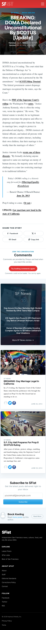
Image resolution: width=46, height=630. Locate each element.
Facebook (5, 598)
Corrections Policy (9, 582)
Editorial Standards (9, 578)
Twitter (4, 602)
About (4, 571)
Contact (5, 586)
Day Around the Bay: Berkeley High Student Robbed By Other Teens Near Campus (23, 309)
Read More (37, 516)
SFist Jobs (6, 555)
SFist (6, 532)
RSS (3, 606)
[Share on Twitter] (10, 403)
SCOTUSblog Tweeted (29, 81)
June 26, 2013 (23, 195)
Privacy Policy (7, 621)
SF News (15, 13)
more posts (17, 517)
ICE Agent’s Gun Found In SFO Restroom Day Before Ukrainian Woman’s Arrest (23, 319)
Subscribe (23, 502)
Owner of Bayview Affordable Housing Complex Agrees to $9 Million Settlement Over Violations (23, 330)
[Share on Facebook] (14, 403)
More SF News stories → (23, 340)
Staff (4, 574)
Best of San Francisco (10, 559)
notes (30, 103)
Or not (27, 202)
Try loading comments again (23, 269)
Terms (4, 625)
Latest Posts (6, 551)
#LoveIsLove (23, 185)
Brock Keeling (28, 13)
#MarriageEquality (30, 182)
